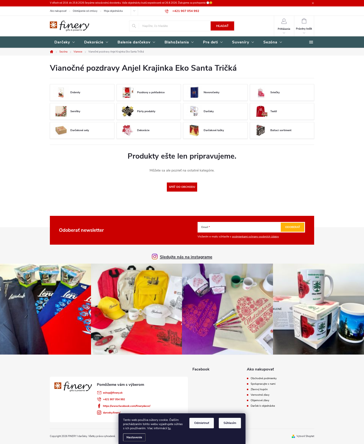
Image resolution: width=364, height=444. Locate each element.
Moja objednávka (113, 11)
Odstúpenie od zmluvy (85, 11)
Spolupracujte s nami (263, 383)
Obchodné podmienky (264, 378)
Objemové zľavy (260, 400)
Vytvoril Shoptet (305, 436)
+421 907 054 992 (114, 399)
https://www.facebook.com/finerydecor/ (126, 406)
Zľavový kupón (259, 389)
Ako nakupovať (58, 11)
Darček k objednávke (263, 405)
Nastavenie (134, 437)
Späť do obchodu (182, 187)
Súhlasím (230, 423)
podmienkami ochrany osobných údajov (255, 236)
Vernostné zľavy (260, 394)
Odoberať (292, 227)
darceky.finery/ (111, 412)
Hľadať (222, 26)
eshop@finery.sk (113, 393)
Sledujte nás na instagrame (186, 257)
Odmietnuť (201, 423)
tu (169, 428)
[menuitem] (65, 42)
